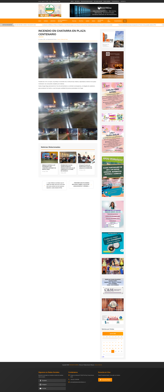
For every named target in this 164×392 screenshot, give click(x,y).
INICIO (72, 1)
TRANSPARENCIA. (115, 1)
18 (106, 348)
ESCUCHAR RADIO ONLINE (87, 1)
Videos (93, 20)
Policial (74, 20)
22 (118, 348)
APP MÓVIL (77, 1)
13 (112, 345)
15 (118, 345)
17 (103, 348)
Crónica (46, 20)
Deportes (52, 20)
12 (109, 345)
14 (115, 345)
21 (115, 348)
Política (81, 20)
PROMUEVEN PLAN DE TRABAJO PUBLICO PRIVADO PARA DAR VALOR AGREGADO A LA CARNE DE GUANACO (68, 168)
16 (121, 345)
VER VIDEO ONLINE (98, 1)
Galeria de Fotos (100, 21)
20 (112, 348)
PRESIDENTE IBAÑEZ (73, 364)
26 (109, 351)
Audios (87, 20)
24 (103, 351)
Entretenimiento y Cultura (62, 21)
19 (109, 348)
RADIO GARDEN (106, 1)
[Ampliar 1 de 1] (95, 94)
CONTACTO (123, 1)
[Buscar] (125, 21)
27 (112, 351)
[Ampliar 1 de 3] (56, 130)
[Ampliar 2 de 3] (75, 130)
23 (121, 348)
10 (103, 345)
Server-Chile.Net (98, 364)
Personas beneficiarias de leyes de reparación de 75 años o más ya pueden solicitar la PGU (129, 24)
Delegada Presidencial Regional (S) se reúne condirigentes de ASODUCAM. (85, 167)
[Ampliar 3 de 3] (95, 130)
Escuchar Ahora (106, 379)
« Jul (103, 356)
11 (106, 345)
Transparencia (118, 20)
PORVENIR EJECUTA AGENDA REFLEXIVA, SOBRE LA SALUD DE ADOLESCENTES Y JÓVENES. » (80, 184)
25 (106, 351)
